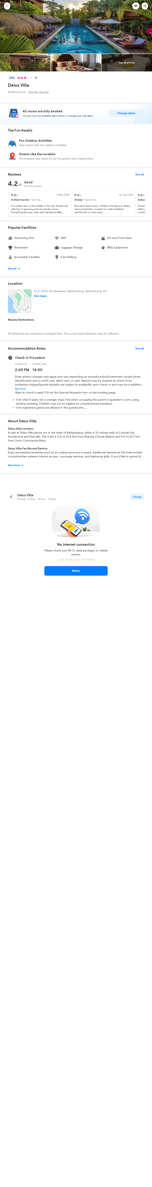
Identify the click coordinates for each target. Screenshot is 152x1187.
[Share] (145, 6)
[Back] (7, 6)
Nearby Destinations (21, 320)
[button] (20, 301)
